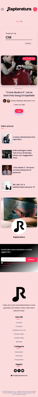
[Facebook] (15, 370)
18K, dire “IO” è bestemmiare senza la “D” (24, 185)
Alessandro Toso (29, 101)
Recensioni (19, 88)
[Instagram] (19, 370)
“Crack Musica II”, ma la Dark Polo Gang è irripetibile (19, 94)
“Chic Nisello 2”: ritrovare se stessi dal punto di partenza (23, 170)
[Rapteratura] (19, 9)
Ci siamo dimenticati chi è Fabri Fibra (24, 138)
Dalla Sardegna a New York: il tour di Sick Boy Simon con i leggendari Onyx (23, 154)
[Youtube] (22, 370)
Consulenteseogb (20, 394)
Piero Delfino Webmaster (13, 393)
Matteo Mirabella (17, 101)
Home (17, 21)
